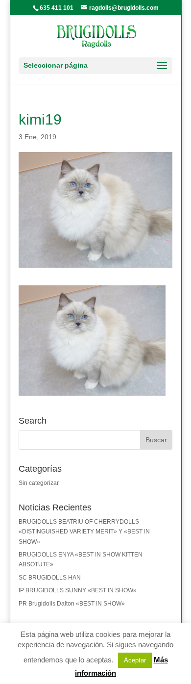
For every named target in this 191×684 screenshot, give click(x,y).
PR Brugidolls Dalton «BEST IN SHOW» (72, 603)
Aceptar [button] (135, 660)
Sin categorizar (39, 483)
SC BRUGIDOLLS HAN (50, 577)
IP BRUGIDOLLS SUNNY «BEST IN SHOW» (78, 590)
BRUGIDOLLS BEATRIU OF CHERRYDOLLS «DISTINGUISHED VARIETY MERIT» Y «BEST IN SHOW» (84, 531)
